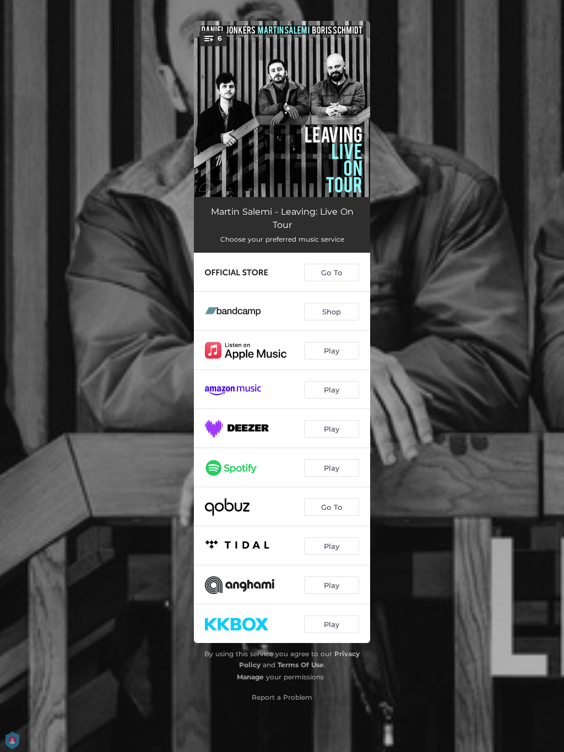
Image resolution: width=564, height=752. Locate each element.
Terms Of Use (301, 665)
